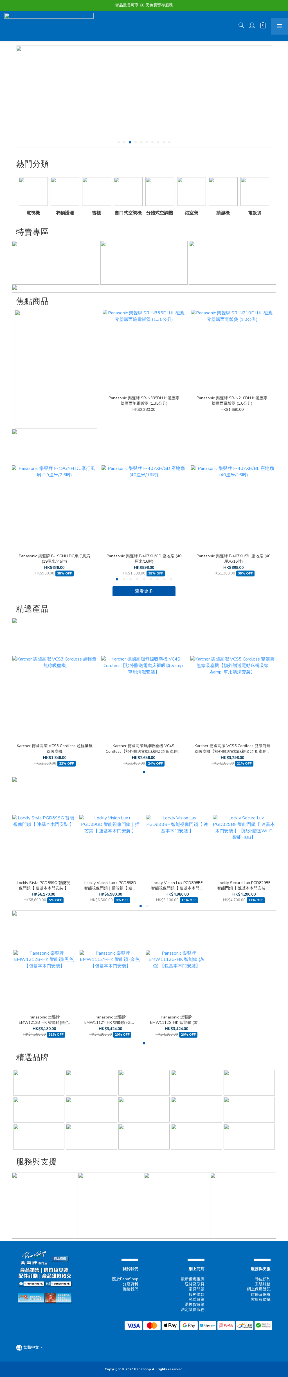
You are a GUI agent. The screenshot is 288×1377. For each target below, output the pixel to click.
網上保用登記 (259, 1289)
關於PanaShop (125, 1279)
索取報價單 (261, 1299)
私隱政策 (196, 1299)
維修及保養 (261, 1294)
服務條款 (196, 1294)
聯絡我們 (130, 1289)
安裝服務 (263, 1284)
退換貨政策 (194, 1304)
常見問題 (196, 1289)
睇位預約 (263, 1279)
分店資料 (130, 1284)
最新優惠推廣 (192, 1279)
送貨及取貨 (194, 1284)
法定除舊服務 (192, 1309)
